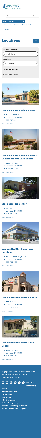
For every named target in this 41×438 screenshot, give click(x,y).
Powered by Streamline (10, 408)
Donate (7, 30)
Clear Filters (11, 70)
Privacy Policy (7, 394)
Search (35, 16)
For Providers (27, 25)
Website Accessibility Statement (14, 406)
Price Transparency (9, 400)
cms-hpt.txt (6, 397)
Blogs (16, 25)
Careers (7, 25)
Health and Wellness (9, 391)
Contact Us (30, 383)
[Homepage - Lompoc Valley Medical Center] (20, 7)
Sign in (23, 408)
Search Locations (10, 50)
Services (7, 59)
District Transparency (10, 403)
